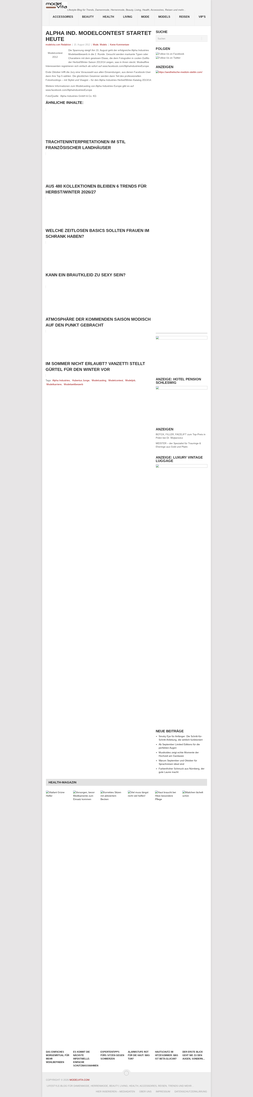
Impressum (163, 1091)
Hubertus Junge (80, 380)
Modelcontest (115, 380)
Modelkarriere (54, 384)
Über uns (145, 1091)
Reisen (184, 16)
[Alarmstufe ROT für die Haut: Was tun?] (140, 920)
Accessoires (63, 16)
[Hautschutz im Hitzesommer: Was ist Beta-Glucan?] (167, 920)
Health (108, 16)
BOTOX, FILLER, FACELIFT (171, 434)
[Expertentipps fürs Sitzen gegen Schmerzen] (113, 920)
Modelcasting (99, 380)
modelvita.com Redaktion (58, 44)
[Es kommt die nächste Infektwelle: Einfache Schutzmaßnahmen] (85, 920)
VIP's (202, 16)
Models (164, 16)
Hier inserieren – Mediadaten (115, 1091)
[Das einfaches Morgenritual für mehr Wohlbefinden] (58, 920)
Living (127, 16)
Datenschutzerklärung (191, 1091)
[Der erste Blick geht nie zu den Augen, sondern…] (194, 920)
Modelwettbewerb (73, 384)
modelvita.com (79, 1079)
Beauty (88, 16)
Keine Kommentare (119, 44)
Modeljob (130, 380)
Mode (145, 16)
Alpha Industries (61, 380)
